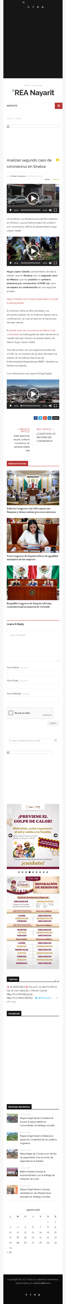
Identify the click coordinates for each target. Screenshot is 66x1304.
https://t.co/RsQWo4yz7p (20, 994)
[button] (33, 198)
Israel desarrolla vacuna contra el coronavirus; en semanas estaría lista (21, 443)
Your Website (18, 694)
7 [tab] (40, 872)
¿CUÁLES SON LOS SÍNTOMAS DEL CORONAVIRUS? (46, 437)
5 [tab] (33, 872)
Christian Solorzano (18, 176)
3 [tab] (26, 872)
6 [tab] (36, 872)
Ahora (47, 179)
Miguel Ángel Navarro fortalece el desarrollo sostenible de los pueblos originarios (38, 1139)
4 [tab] (29, 872)
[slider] (30, 210)
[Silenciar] (50, 210)
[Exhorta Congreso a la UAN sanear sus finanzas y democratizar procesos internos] (33, 487)
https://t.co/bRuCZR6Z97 (20, 998)
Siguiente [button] (55, 835)
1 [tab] (19, 872)
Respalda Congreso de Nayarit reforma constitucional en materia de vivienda (29, 605)
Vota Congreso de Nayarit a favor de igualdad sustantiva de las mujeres (32, 558)
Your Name (17, 667)
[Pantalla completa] (55, 210)
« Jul (9, 1252)
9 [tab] (47, 872)
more (55, 418)
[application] (33, 198)
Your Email (17, 680)
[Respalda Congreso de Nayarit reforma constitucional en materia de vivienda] (33, 583)
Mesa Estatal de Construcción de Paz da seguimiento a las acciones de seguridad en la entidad (38, 1157)
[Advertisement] (33, 43)
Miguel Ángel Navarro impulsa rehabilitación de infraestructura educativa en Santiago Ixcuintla (35, 1193)
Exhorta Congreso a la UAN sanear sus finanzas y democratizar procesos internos (31, 510)
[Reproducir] (10, 210)
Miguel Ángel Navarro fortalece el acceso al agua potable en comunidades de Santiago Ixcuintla (37, 1122)
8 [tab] (44, 872)
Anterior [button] (10, 835)
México (56, 179)
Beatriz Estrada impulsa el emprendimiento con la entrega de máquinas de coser (37, 1175)
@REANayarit (44, 998)
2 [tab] (22, 872)
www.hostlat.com (41, 1283)
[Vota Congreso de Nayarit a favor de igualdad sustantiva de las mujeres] (33, 535)
